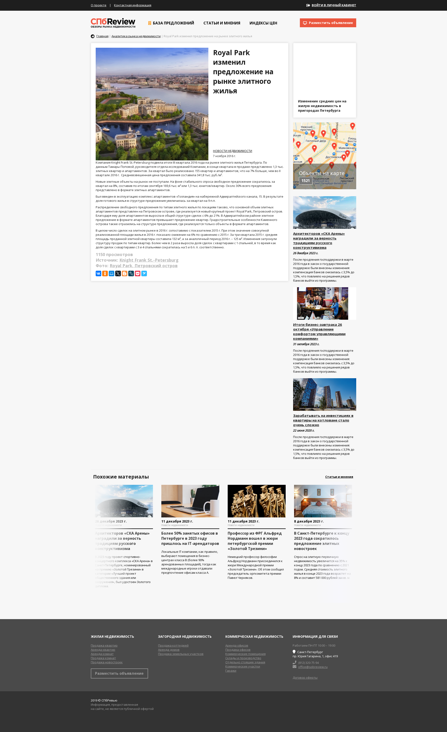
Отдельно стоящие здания (245, 662)
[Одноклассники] (105, 273)
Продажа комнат (103, 658)
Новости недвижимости (232, 151)
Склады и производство (243, 658)
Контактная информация (132, 5)
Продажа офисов (238, 650)
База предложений (173, 23)
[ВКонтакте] (98, 273)
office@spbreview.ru (313, 667)
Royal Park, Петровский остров (144, 265)
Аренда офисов (236, 645)
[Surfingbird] (144, 273)
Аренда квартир (103, 650)
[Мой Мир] (111, 273)
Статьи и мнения (221, 23)
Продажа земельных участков (180, 654)
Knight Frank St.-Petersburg (149, 260)
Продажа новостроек (107, 662)
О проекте (98, 5)
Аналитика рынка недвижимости (136, 36)
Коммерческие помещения (245, 654)
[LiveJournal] (131, 273)
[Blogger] (124, 273)
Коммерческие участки (242, 666)
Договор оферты (305, 677)
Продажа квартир (104, 645)
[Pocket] (137, 273)
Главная (102, 36)
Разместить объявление (330, 22)
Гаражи (230, 670)
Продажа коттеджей (173, 645)
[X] (118, 273)
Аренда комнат (102, 654)
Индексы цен (263, 23)
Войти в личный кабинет (334, 5)
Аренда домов (168, 650)
